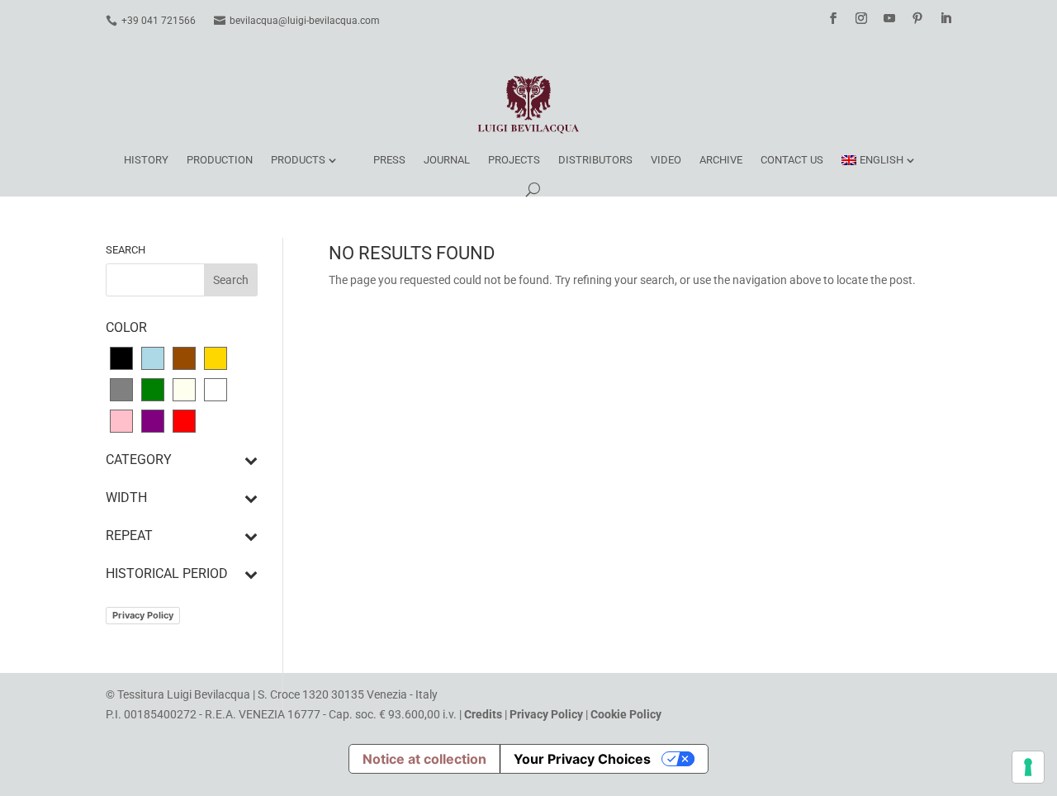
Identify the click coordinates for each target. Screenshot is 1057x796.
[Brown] (184, 357)
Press (389, 160)
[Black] (121, 357)
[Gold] (215, 357)
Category (139, 460)
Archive (720, 160)
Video (666, 160)
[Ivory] (184, 389)
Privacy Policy (142, 615)
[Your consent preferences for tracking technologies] (1028, 767)
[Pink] (121, 420)
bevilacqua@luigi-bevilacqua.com (305, 20)
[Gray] (121, 389)
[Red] (184, 420)
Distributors (595, 160)
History (146, 160)
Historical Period (167, 574)
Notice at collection (424, 759)
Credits (483, 714)
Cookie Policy (625, 714)
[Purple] (152, 420)
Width (126, 498)
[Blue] (152, 357)
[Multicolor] (215, 389)
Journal (447, 160)
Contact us (792, 160)
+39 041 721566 (158, 20)
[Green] (152, 389)
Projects (514, 160)
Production (220, 160)
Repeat (129, 536)
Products (298, 160)
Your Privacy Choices (582, 759)
